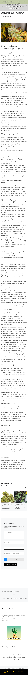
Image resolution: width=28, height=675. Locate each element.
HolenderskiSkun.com (12, 668)
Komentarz (8, 532)
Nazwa (6, 542)
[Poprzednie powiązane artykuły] (22, 487)
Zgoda (8, 6)
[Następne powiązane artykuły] (25, 487)
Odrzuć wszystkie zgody (16, 6)
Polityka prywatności (14, 8)
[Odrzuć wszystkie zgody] (26, 5)
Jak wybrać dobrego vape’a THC (8, 618)
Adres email (8, 548)
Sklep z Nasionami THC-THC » (15, 672)
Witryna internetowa (11, 553)
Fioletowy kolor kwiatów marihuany (9, 620)
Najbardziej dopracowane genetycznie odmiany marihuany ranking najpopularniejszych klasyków (13, 616)
